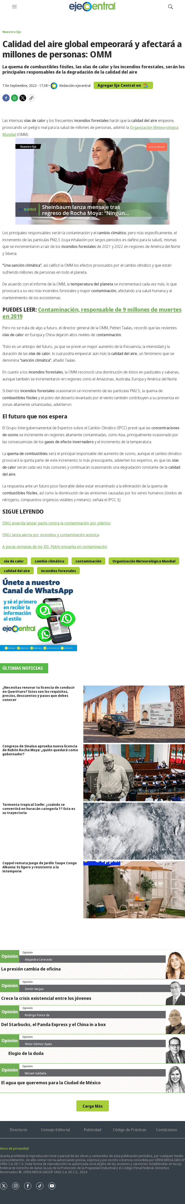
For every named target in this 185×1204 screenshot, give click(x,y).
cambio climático (49, 561)
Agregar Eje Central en (120, 85)
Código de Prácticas (129, 1129)
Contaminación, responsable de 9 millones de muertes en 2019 (91, 313)
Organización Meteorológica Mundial (143, 561)
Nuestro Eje (11, 32)
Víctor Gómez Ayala (38, 1044)
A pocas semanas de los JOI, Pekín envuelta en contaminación (54, 546)
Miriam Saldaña (35, 1073)
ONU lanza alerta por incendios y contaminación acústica (50, 534)
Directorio (18, 1129)
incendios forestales (58, 570)
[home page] (92, 6)
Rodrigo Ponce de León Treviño (37, 1017)
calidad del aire (17, 570)
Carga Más (93, 1106)
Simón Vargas (34, 989)
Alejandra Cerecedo (38, 959)
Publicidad (92, 1129)
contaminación (88, 561)
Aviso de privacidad (14, 1148)
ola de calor (14, 561)
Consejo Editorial (55, 1129)
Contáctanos (166, 1129)
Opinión (27, 952)
